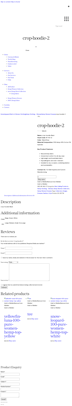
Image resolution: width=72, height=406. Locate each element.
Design (65, 191)
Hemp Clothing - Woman (33, 114)
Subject (3, 382)
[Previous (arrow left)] (1, 404)
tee (30, 314)
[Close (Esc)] (6, 402)
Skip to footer (15, 2)
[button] (49, 182)
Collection (59, 191)
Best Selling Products (61, 186)
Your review (5, 280)
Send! (3, 399)
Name (3, 248)
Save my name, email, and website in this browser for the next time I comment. (28, 258)
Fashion (45, 193)
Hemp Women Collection (61, 189)
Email (3, 253)
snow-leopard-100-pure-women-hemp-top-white (59, 326)
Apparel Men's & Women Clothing (15, 114)
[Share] (5, 402)
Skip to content (6, 2)
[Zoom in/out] (1, 402)
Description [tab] (8, 195)
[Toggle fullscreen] (3, 402)
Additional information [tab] (19, 195)
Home (2, 114)
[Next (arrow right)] (3, 404)
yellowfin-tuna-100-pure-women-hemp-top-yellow (13, 326)
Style (50, 193)
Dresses (40, 193)
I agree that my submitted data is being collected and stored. (22, 285)
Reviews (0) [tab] (30, 195)
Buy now (41, 179)
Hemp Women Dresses (48, 114)
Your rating (5, 262)
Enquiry (3, 391)
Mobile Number (6, 386)
